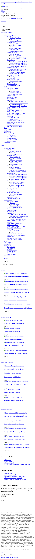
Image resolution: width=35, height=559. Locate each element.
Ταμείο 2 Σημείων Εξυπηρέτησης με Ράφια (16, 284)
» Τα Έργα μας (8, 461)
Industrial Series (14, 91)
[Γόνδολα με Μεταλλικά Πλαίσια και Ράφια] (16, 381)
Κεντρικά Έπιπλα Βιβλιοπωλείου (19, 103)
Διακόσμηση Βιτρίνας (16, 41)
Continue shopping (5, 18)
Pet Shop (9, 109)
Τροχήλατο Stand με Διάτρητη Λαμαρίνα (15, 431)
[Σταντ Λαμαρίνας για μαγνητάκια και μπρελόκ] (16, 444)
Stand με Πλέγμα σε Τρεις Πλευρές (14, 424)
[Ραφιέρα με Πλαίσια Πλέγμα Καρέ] (13, 397)
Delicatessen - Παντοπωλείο (14, 110)
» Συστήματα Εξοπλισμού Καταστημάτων (15, 479)
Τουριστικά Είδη (11, 98)
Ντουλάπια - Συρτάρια (16, 81)
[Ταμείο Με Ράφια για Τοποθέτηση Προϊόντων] (16, 273)
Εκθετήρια (13, 39)
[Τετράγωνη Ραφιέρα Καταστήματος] (14, 366)
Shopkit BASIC (11, 133)
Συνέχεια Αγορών (5, 557)
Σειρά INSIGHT (14, 117)
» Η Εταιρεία (7, 460)
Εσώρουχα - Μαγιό (12, 97)
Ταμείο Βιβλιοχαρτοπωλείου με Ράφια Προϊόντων (18, 308)
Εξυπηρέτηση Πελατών (13, 75)
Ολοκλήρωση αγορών (16, 18)
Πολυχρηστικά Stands (16, 70)
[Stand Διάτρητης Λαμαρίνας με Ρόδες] (14, 436)
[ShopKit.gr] (4, 6)
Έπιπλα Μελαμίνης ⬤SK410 (18, 66)
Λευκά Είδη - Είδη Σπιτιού (14, 114)
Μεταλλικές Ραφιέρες (16, 45)
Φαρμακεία (10, 116)
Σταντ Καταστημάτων (16, 48)
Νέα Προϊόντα (7, 131)
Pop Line (12, 89)
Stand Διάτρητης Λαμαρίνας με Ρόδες (14, 439)
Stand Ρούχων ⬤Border (16, 73)
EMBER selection (12, 136)
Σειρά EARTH (14, 119)
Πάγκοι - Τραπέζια (12, 52)
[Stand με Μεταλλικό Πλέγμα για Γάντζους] (15, 413)
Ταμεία (12, 76)
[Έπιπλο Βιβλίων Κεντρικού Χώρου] (14, 342)
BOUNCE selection (12, 139)
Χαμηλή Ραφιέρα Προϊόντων (12, 392)
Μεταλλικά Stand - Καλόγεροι (18, 69)
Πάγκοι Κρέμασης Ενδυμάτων (18, 57)
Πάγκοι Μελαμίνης (15, 54)
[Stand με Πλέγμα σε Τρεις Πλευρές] (14, 420)
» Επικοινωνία (8, 473)
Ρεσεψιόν (12, 78)
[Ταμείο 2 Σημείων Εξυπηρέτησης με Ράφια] (16, 281)
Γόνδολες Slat (14, 49)
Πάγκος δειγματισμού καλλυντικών (13, 339)
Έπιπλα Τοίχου (11, 60)
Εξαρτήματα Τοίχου (12, 84)
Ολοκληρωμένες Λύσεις (13, 85)
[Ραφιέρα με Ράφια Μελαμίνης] (12, 373)
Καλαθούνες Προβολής (16, 51)
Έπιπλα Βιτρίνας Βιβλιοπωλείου (18, 106)
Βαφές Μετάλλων (11, 141)
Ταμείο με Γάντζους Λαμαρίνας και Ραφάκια (16, 292)
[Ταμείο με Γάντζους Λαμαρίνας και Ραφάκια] (16, 289)
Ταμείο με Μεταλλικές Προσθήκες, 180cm (15, 300)
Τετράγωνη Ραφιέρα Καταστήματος (14, 369)
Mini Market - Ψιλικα (12, 111)
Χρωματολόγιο (8, 132)
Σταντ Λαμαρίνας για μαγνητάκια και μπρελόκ (17, 447)
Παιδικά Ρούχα (11, 95)
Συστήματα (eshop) (9, 129)
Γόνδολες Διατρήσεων (16, 46)
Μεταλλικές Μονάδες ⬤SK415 (18, 63)
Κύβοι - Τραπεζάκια (15, 38)
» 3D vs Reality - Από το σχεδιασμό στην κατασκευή (18, 464)
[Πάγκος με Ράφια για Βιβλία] (12, 328)
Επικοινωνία (7, 142)
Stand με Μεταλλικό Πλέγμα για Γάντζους (15, 416)
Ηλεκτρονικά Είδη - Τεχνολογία (15, 107)
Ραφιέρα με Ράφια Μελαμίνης (12, 377)
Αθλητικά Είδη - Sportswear (14, 94)
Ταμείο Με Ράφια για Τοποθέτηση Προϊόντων (16, 276)
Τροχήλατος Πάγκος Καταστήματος (14, 323)
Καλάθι (3, 21)
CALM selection (11, 135)
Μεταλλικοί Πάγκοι (15, 55)
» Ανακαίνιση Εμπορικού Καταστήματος (14, 476)
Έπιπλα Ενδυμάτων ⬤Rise (17, 72)
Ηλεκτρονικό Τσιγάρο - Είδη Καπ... (16, 113)
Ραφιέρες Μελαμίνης (15, 44)
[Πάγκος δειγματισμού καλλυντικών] (14, 336)
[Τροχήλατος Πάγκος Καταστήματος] (14, 320)
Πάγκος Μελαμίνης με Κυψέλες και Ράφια (16, 353)
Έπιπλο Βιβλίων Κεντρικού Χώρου (14, 345)
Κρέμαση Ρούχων (12, 67)
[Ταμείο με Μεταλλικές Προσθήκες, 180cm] (16, 297)
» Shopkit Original (9, 463)
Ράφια (12, 82)
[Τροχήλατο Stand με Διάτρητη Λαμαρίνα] (15, 428)
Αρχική (6, 258)
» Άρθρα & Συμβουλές (10, 475)
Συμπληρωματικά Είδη (13, 79)
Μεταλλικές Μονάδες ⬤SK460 (18, 64)
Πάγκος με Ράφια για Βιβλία (12, 331)
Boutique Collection (15, 92)
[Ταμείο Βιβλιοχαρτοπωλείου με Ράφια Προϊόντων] (17, 304)
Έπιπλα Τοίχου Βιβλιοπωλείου (18, 101)
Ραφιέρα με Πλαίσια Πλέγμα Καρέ (13, 400)
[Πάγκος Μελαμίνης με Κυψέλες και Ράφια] (15, 350)
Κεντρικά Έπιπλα (11, 42)
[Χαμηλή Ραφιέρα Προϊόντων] (12, 389)
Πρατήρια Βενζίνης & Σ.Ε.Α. (14, 125)
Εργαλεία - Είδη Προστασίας (14, 126)
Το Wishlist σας (14, 557)
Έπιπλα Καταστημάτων (10, 35)
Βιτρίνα (9, 36)
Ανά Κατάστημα (8, 87)
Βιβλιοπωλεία (10, 100)
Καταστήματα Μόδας (12, 88)
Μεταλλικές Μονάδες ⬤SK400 (18, 61)
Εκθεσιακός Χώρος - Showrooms (15, 122)
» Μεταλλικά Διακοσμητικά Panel (13, 478)
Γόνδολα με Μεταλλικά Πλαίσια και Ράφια (16, 384)
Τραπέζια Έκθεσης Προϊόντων (18, 58)
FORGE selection (11, 138)
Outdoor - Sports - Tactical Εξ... (15, 120)
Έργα (5, 128)
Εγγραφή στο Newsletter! (7, 494)
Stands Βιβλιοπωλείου (16, 104)
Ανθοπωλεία (10, 123)
